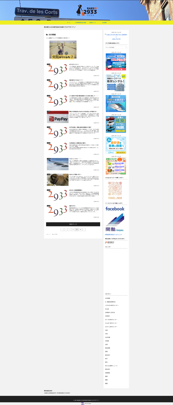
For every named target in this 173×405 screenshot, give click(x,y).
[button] (126, 47)
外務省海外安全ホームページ (113, 234)
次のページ (73, 224)
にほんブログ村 (116, 39)
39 (80, 229)
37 (73, 229)
